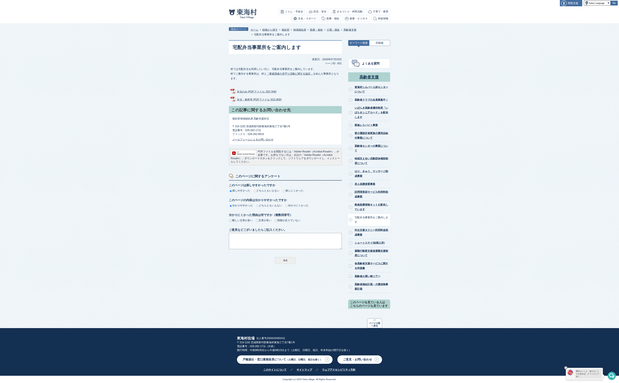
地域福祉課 (299, 29)
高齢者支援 (350, 29)
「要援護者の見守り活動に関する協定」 (290, 73)
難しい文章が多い (242, 220)
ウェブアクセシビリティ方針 (339, 369)
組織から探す (270, 29)
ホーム (254, 29)
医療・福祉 (332, 18)
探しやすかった (241, 190)
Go (614, 3)
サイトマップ (304, 369)
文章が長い (265, 220)
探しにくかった (294, 190)
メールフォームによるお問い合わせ (253, 139)
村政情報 (383, 18)
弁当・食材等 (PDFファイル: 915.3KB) (259, 99)
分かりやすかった (242, 205)
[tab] (358, 43)
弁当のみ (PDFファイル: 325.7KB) (256, 91)
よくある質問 (370, 63)
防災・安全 (320, 11)
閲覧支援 (573, 3)
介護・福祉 (333, 29)
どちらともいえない (268, 190)
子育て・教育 (380, 11)
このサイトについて (275, 369)
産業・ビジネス (359, 18)
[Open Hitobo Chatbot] (612, 376)
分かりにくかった (298, 205)
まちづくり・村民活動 (350, 11)
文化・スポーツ (307, 18)
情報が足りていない (288, 220)
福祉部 (285, 29)
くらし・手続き (294, 11)
